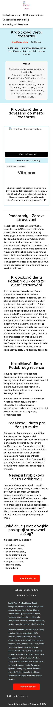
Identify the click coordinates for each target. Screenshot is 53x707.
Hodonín (11, 665)
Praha (37, 617)
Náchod (38, 651)
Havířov (11, 624)
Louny (10, 661)
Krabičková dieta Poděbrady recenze (26, 84)
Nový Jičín (35, 637)
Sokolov (11, 637)
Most (17, 613)
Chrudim (19, 633)
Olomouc (22, 606)
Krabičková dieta (20, 42)
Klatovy (11, 651)
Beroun (16, 621)
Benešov (20, 665)
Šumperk (36, 668)
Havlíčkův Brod (31, 630)
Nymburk (11, 668)
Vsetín (17, 661)
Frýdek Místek (25, 603)
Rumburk (20, 630)
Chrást (30, 654)
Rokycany (35, 665)
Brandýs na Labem (36, 621)
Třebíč (28, 640)
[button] (26, 154)
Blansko (27, 672)
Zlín (33, 617)
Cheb (15, 647)
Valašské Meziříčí (23, 637)
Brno (10, 621)
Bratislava (27, 633)
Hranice (35, 647)
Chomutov (12, 675)
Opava (23, 613)
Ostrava (23, 621)
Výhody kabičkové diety (26, 590)
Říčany (20, 647)
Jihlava (11, 613)
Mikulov (29, 658)
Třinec (37, 654)
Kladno (36, 610)
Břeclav (29, 613)
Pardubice (12, 617)
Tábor (10, 640)
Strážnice (35, 672)
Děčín (35, 633)
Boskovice (22, 654)
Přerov (17, 640)
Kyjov (41, 661)
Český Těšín (13, 603)
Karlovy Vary (20, 610)
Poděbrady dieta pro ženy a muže (26, 87)
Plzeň (29, 606)
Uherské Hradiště (22, 624)
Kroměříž (11, 672)
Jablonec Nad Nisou (29, 661)
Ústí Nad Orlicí (21, 651)
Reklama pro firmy (26, 595)
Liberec (37, 613)
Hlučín (27, 665)
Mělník (29, 668)
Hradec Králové (24, 617)
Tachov (19, 672)
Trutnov (22, 658)
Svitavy (31, 651)
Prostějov (22, 675)
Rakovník (12, 630)
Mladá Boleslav (37, 624)
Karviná (11, 679)
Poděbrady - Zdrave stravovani (27, 75)
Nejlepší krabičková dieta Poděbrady (26, 90)
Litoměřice (12, 654)
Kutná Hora (33, 644)
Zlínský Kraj (21, 668)
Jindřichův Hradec (34, 675)
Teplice (29, 610)
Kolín (23, 640)
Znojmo (27, 647)
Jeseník (24, 644)
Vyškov (36, 658)
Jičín (18, 644)
